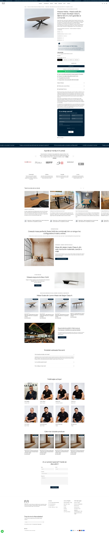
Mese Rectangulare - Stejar (68, 502)
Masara (28, 530)
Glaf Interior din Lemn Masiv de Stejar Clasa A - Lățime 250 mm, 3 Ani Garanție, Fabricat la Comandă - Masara (62, 451)
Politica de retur (76, 505)
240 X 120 (59, 59)
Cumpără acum (70, 66)
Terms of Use (35, 524)
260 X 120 (65, 59)
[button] (2, 531)
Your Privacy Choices (67, 511)
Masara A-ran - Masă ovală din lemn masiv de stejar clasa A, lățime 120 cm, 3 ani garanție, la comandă (77, 314)
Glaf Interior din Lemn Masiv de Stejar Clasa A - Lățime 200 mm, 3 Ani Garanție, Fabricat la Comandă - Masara (77, 451)
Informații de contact (77, 508)
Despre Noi (65, 510)
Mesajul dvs (43, 476)
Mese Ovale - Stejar (67, 504)
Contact (65, 505)
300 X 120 (76, 59)
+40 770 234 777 (52, 505)
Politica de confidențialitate (78, 504)
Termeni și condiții (77, 502)
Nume (42, 467)
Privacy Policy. (39, 524)
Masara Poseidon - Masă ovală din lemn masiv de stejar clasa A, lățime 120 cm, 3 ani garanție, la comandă (47, 315)
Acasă (25, 6)
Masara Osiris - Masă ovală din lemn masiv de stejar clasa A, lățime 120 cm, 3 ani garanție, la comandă (31, 315)
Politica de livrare (76, 507)
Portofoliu (65, 508)
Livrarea (62, 53)
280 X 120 (70, 59)
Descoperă (38, 285)
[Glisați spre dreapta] (73, 156)
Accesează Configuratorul (61, 258)
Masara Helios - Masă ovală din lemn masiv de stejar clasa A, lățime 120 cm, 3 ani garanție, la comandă (62, 315)
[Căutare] (102, 3)
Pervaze (65, 507)
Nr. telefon (42, 471)
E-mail (56, 467)
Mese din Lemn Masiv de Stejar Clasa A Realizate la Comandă (36, 6)
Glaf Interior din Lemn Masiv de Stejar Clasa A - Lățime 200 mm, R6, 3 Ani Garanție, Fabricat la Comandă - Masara (31, 451)
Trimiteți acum (54, 487)
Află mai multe (62, 337)
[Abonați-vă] (43, 522)
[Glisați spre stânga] (36, 156)
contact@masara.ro (52, 504)
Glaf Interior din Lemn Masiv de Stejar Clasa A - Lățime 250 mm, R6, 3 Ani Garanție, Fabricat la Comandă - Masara (47, 451)
